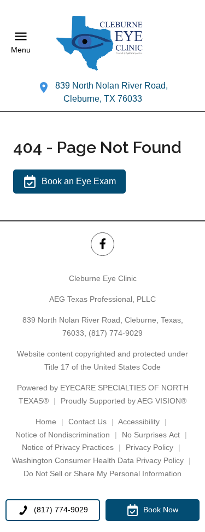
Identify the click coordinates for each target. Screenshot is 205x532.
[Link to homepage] (103, 42)
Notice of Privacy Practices (68, 447)
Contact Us (87, 421)
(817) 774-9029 (116, 333)
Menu (21, 50)
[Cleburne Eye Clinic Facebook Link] (102, 244)
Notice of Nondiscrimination (62, 434)
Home (46, 421)
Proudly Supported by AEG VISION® (123, 400)
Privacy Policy (149, 447)
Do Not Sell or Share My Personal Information (102, 473)
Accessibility (139, 421)
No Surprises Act (151, 434)
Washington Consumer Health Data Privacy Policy (98, 460)
